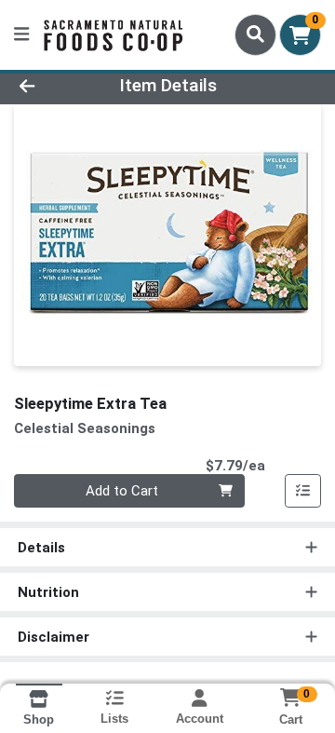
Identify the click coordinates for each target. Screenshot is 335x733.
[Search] (255, 34)
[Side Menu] (21, 35)
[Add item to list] (303, 491)
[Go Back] (52, 86)
